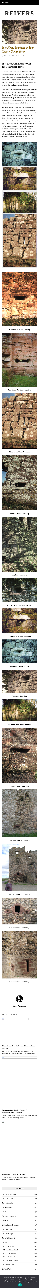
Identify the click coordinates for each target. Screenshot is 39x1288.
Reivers (19, 13)
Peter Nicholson (19, 1005)
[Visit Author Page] (19, 999)
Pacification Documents (12, 1225)
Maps (6, 1212)
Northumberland (11, 1253)
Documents (8, 1207)
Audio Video (8, 1199)
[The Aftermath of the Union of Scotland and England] (15, 1030)
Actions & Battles (10, 1194)
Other (20, 56)
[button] (5, 2)
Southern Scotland (12, 1260)
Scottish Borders (11, 1257)
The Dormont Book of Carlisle (13, 1174)
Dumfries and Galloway (13, 1250)
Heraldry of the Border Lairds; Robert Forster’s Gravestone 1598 (16, 1111)
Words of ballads (9, 1264)
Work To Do (8, 1269)
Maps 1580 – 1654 (10, 1216)
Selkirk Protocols (9, 1238)
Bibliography (8, 1203)
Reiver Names (8, 1229)
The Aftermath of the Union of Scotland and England (18, 1047)
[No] (37, 1282)
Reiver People (8, 1234)
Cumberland (10, 1246)
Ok (20, 1285)
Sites (23, 56)
